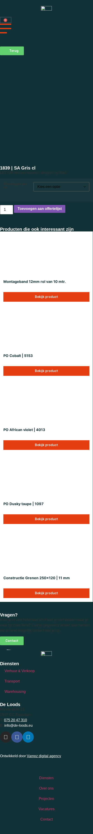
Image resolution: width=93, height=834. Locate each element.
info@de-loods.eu (18, 725)
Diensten (46, 778)
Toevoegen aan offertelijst (40, 209)
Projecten (46, 799)
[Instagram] (5, 737)
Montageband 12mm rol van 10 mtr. (34, 281)
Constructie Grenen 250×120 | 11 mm (36, 578)
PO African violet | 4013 (24, 429)
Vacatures (46, 809)
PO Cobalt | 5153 (18, 355)
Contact (46, 819)
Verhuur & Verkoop (20, 671)
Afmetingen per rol (15, 185)
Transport (12, 681)
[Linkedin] (28, 737)
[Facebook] (17, 737)
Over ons (46, 788)
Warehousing (15, 691)
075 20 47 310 (15, 720)
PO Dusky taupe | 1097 (23, 504)
